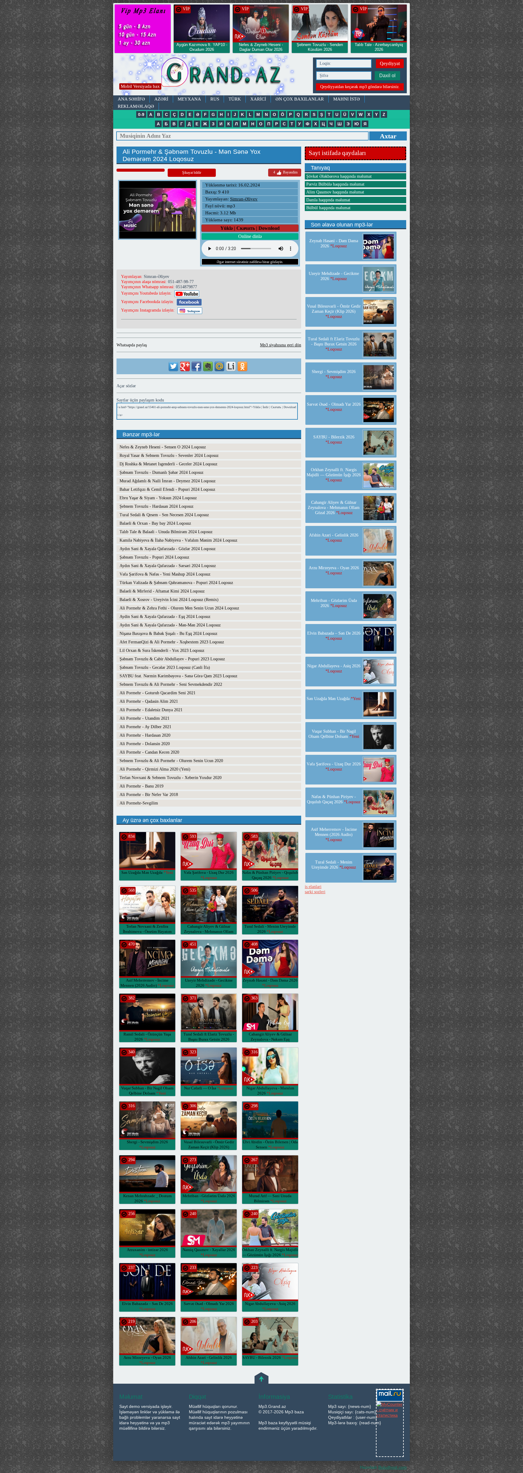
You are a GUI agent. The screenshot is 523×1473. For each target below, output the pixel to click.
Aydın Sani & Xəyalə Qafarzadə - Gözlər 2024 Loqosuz (167, 549)
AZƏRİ (161, 99)
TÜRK (235, 99)
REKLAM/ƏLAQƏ (136, 106)
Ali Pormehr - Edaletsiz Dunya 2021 (151, 710)
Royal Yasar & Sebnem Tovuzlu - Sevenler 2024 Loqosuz (169, 455)
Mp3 (211, 74)
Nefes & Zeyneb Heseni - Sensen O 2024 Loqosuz (163, 447)
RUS (214, 99)
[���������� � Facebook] (196, 366)
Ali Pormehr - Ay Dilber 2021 (145, 727)
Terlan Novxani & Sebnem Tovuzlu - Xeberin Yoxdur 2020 (171, 777)
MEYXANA (189, 99)
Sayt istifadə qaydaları (337, 153)
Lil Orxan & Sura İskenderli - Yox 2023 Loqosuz (162, 650)
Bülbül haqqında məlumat (328, 208)
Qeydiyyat (390, 63)
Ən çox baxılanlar (299, 99)
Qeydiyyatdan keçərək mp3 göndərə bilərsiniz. (360, 86)
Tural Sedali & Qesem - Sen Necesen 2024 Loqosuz (164, 515)
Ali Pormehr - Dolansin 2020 (145, 743)
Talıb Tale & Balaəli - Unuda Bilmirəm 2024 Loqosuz (166, 532)
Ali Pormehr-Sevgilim (139, 803)
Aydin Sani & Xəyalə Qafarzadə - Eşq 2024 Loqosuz (165, 616)
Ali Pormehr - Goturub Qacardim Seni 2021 (158, 693)
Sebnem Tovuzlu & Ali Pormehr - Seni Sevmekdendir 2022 (171, 684)
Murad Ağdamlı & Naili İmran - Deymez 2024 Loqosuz (167, 481)
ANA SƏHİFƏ (131, 99)
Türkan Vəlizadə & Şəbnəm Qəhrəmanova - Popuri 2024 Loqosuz (176, 582)
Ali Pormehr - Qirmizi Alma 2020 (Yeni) (155, 769)
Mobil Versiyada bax (140, 86)
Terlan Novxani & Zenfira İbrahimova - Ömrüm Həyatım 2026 (147, 931)
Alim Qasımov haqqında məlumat (335, 192)
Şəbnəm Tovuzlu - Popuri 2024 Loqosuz (154, 557)
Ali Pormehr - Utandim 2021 (144, 718)
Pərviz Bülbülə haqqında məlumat (335, 184)
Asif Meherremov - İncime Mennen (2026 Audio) (334, 834)
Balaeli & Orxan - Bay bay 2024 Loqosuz (155, 523)
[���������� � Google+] (185, 366)
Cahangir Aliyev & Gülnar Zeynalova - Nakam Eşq (270, 1039)
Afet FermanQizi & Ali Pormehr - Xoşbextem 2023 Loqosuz (172, 642)
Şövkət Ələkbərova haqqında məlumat (339, 176)
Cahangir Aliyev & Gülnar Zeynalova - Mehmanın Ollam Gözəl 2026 (208, 931)
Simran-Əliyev (244, 199)
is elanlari (313, 886)
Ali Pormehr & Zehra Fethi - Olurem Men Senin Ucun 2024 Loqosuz (179, 608)
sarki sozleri (315, 892)
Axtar (388, 136)
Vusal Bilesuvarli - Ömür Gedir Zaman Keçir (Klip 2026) (209, 1147)
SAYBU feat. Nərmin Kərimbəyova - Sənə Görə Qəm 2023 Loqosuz (178, 676)
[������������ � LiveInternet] (231, 366)
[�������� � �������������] (242, 366)
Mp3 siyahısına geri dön (280, 345)
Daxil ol (387, 75)
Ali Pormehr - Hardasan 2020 (145, 735)
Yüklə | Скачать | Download (250, 228)
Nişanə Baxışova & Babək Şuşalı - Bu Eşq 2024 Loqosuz (168, 633)
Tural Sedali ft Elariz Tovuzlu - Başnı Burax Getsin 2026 (208, 1039)
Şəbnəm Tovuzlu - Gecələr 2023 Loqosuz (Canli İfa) (165, 667)
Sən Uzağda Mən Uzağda (147, 872)
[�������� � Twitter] (173, 366)
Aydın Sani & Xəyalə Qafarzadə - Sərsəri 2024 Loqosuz (168, 565)
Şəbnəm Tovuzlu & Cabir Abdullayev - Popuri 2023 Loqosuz (172, 659)
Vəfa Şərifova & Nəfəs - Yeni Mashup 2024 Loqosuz (165, 574)
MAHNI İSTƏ (346, 99)
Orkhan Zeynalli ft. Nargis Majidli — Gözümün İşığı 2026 (334, 474)
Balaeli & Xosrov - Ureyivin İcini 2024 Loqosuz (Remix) (169, 599)
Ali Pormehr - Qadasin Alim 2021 (149, 701)
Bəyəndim (285, 172)
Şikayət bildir (191, 172)
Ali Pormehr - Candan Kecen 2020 (149, 752)
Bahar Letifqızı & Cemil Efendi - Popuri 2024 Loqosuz (167, 489)
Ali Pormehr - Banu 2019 (141, 786)
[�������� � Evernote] (208, 366)
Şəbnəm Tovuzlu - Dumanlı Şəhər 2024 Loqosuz (161, 472)
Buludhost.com (392, 1467)
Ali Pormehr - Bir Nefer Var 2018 (149, 794)
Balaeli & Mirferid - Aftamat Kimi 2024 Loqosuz (162, 591)
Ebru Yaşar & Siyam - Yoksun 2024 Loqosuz (158, 498)
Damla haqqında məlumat (328, 200)
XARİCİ (258, 99)
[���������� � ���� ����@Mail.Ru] (219, 366)
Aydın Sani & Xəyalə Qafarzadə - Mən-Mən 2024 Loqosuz (170, 625)
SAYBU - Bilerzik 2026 (270, 1357)
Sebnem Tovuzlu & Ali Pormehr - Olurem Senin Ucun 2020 (171, 760)
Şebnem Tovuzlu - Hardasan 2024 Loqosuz (156, 506)
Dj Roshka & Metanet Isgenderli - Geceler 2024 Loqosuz (168, 464)
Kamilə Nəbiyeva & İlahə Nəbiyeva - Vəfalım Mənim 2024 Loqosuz (178, 540)
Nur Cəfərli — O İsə (208, 1088)
